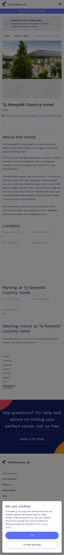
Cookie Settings (32, 544)
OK (32, 535)
